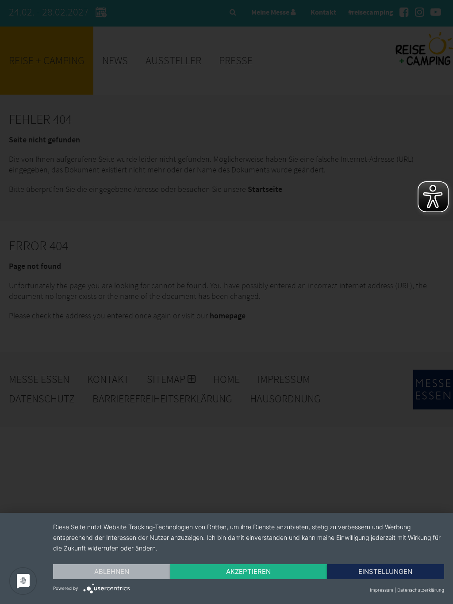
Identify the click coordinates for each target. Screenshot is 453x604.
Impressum (381, 590)
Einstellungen (385, 571)
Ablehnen (111, 571)
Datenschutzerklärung (420, 590)
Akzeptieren (248, 571)
